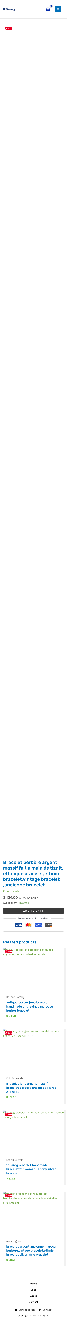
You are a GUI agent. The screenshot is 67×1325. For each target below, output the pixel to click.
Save (10, 29)
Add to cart (33, 910)
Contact (33, 1301)
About (33, 1295)
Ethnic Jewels (11, 891)
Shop (33, 1289)
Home (33, 1283)
